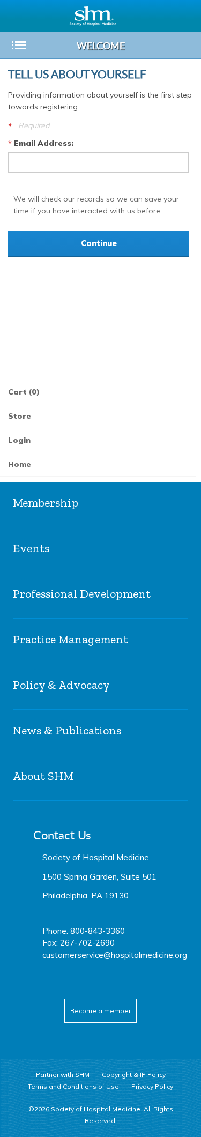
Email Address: (43, 143)
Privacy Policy (152, 1086)
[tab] (100, 504)
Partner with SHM (63, 1075)
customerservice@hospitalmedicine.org (114, 955)
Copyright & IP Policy (134, 1075)
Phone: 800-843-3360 (83, 931)
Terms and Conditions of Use (73, 1086)
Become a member (100, 1011)
